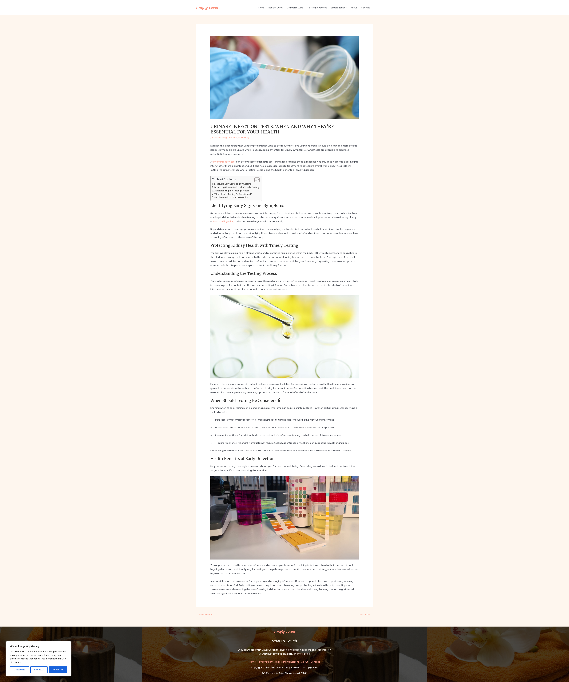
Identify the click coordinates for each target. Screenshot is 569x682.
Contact (365, 7)
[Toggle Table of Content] (255, 179)
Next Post (366, 614)
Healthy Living (275, 7)
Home (261, 7)
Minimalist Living (295, 7)
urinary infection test (223, 161)
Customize (19, 669)
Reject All (39, 669)
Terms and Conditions (287, 661)
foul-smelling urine (223, 221)
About (354, 7)
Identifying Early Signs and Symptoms (232, 184)
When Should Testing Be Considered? (233, 194)
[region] (38, 658)
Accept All (58, 669)
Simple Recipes (339, 7)
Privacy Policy (265, 661)
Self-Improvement (317, 7)
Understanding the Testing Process (231, 190)
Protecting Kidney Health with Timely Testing (236, 187)
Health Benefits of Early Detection (231, 197)
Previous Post (205, 614)
